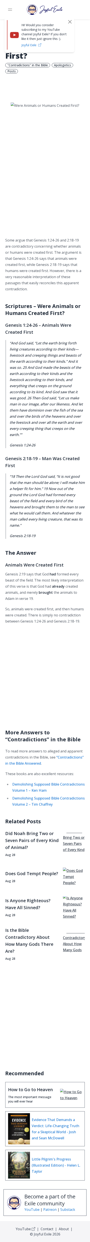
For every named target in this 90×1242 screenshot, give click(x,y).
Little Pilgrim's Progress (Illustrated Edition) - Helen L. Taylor (56, 1165)
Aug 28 (10, 855)
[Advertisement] (45, 188)
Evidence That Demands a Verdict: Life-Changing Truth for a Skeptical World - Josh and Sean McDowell (55, 1128)
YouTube (32, 1209)
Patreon (50, 1209)
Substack (67, 1209)
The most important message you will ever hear (29, 1099)
